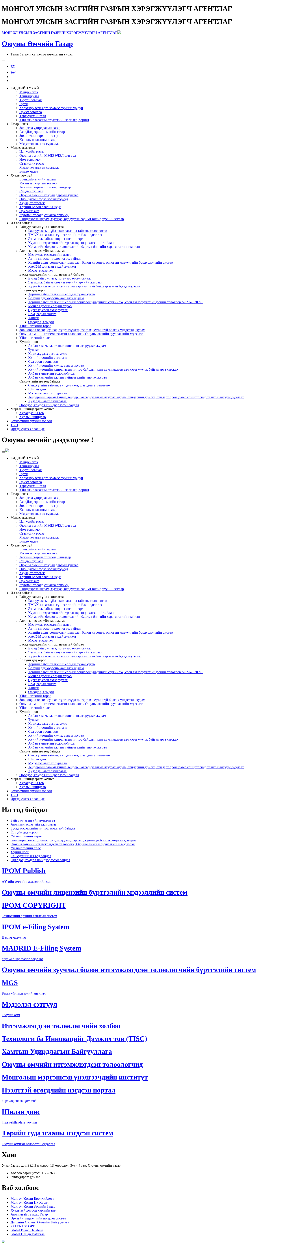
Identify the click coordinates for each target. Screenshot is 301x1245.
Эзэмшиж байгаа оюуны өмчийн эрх (56, 239)
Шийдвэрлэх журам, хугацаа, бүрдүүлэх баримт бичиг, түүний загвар (71, 219)
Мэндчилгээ (28, 92)
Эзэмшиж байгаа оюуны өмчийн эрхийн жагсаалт (66, 282)
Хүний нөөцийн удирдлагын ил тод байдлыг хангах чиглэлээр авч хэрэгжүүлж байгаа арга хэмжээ (103, 369)
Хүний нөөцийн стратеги (47, 357)
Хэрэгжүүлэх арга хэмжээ (47, 353)
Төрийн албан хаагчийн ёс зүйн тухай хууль (61, 294)
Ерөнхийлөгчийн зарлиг (37, 179)
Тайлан (33, 318)
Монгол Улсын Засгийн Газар (33, 1206)
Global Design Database (28, 1234)
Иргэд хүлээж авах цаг (28, 429)
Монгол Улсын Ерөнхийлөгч (32, 1198)
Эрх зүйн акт (29, 211)
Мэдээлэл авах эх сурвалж (39, 143)
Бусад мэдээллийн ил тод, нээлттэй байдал (43, 828)
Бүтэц (23, 104)
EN (13, 66)
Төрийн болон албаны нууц (40, 207)
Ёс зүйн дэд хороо (24, 832)
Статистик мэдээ (32, 163)
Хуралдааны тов (31, 413)
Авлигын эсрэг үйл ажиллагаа (33, 824)
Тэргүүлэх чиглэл (32, 116)
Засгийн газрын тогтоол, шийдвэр (45, 187)
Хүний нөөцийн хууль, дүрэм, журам (56, 365)
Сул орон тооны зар (43, 361)
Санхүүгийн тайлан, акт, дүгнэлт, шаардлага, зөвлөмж (69, 385)
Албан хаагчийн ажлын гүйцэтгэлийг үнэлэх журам (67, 377)
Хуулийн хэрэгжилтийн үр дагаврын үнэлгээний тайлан (71, 243)
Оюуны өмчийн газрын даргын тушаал (48, 195)
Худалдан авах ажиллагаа (47, 401)
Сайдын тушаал (31, 191)
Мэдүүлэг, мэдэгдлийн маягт (49, 254)
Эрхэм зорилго (30, 112)
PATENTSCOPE (23, 1226)
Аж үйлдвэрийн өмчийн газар (42, 132)
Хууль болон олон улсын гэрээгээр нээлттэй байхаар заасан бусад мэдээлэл (84, 286)
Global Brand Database (27, 1230)
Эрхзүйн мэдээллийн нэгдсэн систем (38, 1218)
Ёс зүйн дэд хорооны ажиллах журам (56, 298)
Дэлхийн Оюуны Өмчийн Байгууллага (40, 1222)
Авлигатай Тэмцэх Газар (29, 1214)
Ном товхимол (30, 159)
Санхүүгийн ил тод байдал (31, 856)
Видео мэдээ (28, 171)
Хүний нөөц (20, 852)
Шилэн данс (37, 389)
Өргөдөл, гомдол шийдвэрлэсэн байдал (49, 405)
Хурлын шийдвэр (32, 417)
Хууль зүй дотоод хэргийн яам (33, 1210)
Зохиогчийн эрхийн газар (38, 136)
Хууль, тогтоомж (32, 203)
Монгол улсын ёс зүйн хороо (50, 306)
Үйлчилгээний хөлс (34, 338)
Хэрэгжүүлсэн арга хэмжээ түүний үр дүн (51, 108)
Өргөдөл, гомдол (41, 322)
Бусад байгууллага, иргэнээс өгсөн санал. (59, 278)
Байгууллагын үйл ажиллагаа (33, 820)
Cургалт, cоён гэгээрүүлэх (48, 310)
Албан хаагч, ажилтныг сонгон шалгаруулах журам (67, 346)
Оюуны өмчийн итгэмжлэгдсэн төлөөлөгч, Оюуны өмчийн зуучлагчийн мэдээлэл (81, 334)
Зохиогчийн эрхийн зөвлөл (31, 421)
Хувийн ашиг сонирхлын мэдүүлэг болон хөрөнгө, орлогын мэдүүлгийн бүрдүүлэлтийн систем (100, 262)
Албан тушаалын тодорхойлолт (52, 373)
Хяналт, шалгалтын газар (38, 140)
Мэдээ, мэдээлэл (40, 270)
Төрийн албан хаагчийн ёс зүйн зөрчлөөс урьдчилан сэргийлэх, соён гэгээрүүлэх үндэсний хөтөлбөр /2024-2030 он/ (115, 302)
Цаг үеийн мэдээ (32, 151)
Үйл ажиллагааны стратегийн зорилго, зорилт (54, 120)
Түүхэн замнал (30, 100)
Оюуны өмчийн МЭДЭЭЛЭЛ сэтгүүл (47, 155)
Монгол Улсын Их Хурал (29, 1202)
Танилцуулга (29, 96)
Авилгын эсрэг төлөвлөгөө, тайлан (54, 258)
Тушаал (33, 349)
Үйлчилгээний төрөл (35, 326)
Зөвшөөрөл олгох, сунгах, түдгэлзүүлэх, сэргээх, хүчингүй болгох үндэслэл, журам (82, 330)
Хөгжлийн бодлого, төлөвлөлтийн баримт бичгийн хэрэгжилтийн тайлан (84, 246)
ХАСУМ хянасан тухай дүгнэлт (52, 266)
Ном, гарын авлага (42, 314)
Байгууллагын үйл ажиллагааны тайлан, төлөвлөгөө (67, 231)
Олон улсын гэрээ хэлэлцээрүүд (43, 199)
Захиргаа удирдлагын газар (39, 128)
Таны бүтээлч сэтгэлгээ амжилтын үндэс (41, 54)
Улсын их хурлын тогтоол (38, 183)
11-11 (14, 425)
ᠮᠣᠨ (13, 72)
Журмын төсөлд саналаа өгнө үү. (44, 215)
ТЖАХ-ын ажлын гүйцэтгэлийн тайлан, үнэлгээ (65, 235)
